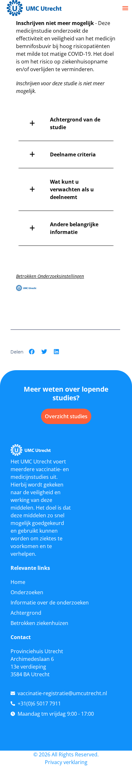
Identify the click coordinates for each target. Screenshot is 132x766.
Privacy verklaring (66, 762)
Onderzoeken (27, 592)
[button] (125, 8)
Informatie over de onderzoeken (50, 602)
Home (18, 582)
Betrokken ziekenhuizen (39, 623)
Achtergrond (26, 612)
